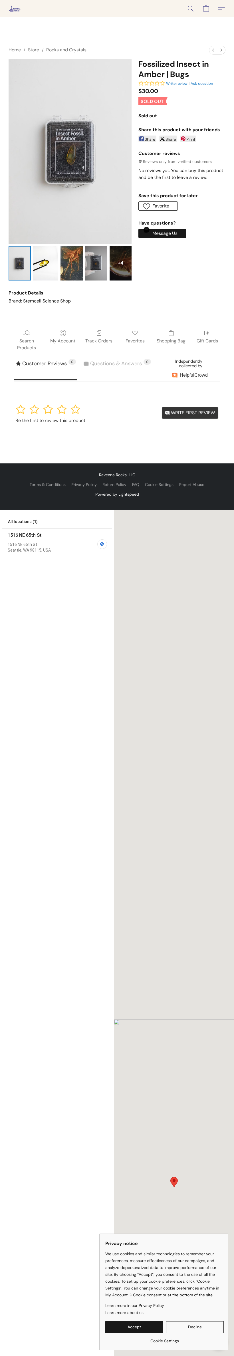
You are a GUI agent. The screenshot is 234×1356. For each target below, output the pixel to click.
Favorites (135, 341)
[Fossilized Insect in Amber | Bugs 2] (71, 263)
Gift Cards (207, 341)
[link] (164, 1338)
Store (33, 50)
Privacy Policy (84, 484)
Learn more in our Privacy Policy (134, 1305)
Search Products (26, 344)
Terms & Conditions (48, 484)
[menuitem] (213, 50)
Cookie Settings (159, 484)
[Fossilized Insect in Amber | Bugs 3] (96, 263)
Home (15, 50)
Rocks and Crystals (66, 50)
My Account (62, 341)
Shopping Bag (171, 341)
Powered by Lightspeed (117, 494)
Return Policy (114, 484)
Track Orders (98, 341)
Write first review (192, 413)
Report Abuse (191, 484)
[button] (15, 8)
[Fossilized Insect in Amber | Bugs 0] (20, 263)
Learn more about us (124, 1312)
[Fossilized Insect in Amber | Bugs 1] (45, 263)
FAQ (135, 484)
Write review (176, 83)
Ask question (202, 83)
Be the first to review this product (50, 420)
